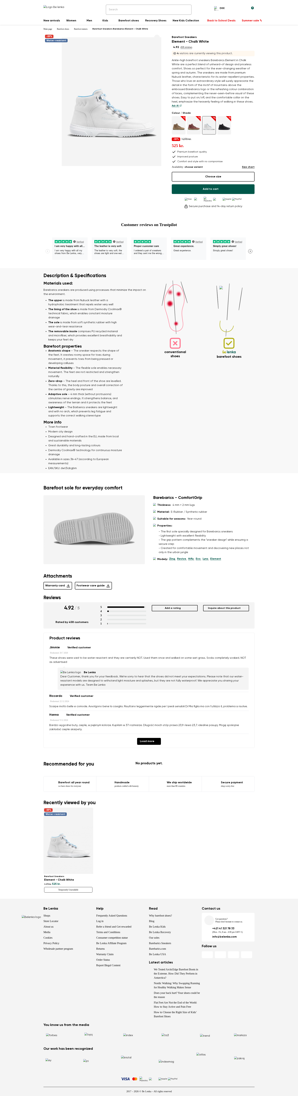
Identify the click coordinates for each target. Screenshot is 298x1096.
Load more (147, 741)
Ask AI (175, 106)
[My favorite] (234, 9)
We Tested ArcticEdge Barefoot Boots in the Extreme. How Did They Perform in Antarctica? (176, 973)
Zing (172, 559)
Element (215, 559)
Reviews (52, 597)
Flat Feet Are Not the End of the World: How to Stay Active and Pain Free (175, 1004)
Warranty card (55, 585)
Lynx (205, 559)
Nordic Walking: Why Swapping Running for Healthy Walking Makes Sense (177, 985)
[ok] (186, 10)
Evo (198, 559)
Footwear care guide (91, 585)
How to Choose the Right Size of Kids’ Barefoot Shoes (175, 1014)
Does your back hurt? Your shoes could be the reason (177, 994)
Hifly (191, 559)
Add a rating (173, 608)
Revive (181, 559)
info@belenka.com (224, 937)
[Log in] (243, 9)
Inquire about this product (224, 608)
